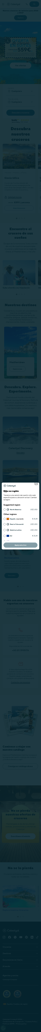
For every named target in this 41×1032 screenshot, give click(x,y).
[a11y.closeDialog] (36, 483)
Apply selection (20, 545)
